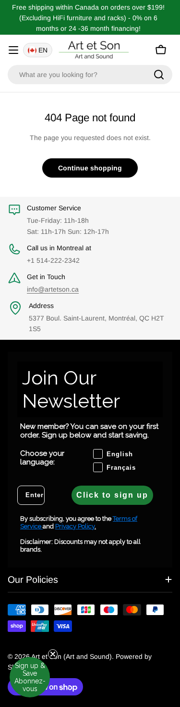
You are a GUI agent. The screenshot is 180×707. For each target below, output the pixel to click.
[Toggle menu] (13, 50)
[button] (30, 677)
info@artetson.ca (53, 289)
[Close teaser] (53, 654)
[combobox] (90, 74)
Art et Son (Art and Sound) (71, 656)
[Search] (159, 74)
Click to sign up (112, 495)
